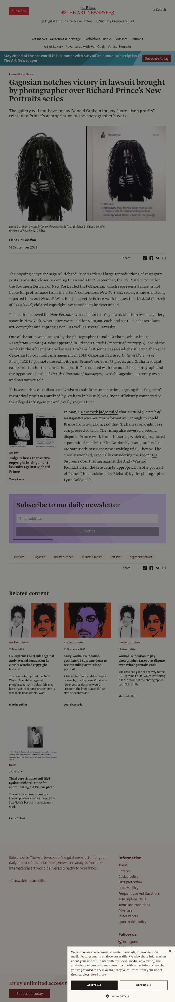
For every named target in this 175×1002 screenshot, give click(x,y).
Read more (98, 975)
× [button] (170, 951)
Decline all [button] (143, 985)
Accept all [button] (94, 985)
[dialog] (121, 974)
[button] (119, 996)
